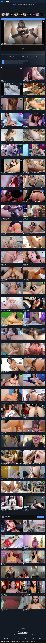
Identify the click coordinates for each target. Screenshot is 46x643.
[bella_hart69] (34, 488)
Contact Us (14, 638)
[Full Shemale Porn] (5, 2)
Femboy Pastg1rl (4, 264)
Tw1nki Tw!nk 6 (26, 356)
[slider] (23, 44)
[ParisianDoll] (12, 411)
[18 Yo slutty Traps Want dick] (12, 319)
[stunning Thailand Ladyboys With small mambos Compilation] (12, 503)
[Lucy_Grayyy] (12, 182)
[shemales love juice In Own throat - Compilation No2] (34, 457)
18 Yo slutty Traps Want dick (6, 325)
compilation (7, 60)
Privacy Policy (32, 638)
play (24, 60)
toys (21, 60)
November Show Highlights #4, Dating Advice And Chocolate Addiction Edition (12, 463)
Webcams (21, 62)
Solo (14, 62)
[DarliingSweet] (12, 542)
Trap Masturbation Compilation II (7, 95)
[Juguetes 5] (12, 120)
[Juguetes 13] (34, 90)
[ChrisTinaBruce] (12, 573)
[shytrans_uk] (34, 212)
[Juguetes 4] (34, 151)
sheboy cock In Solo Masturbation (29, 386)
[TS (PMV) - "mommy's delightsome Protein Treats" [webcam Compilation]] (34, 182)
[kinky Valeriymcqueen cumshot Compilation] (12, 166)
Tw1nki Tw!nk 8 (26, 432)
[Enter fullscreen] (44, 43)
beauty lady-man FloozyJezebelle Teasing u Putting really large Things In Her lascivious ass (11, 478)
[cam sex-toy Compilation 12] (12, 304)
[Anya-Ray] (34, 573)
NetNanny (27, 635)
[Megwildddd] (12, 557)
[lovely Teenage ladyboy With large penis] (34, 136)
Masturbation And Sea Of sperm (6, 356)
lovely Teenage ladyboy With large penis (30, 141)
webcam (18, 60)
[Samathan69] (12, 105)
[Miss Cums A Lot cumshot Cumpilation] (34, 228)
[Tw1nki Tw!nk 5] (34, 197)
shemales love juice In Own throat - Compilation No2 (32, 463)
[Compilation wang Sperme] (34, 335)
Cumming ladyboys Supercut (6, 218)
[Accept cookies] (44, 641)
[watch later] (2, 69)
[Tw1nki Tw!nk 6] (34, 350)
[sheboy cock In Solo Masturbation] (34, 381)
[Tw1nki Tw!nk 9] (34, 365)
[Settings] (44, 22)
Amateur (6, 62)
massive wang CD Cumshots (6, 141)
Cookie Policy (26, 638)
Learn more (35, 641)
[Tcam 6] (12, 74)
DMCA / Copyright (7, 638)
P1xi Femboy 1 (26, 126)
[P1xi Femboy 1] (34, 120)
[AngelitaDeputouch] (34, 588)
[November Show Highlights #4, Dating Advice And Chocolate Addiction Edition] (12, 457)
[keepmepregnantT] (12, 603)
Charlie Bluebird (26, 111)
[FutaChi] (12, 151)
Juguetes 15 (25, 402)
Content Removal (20, 638)
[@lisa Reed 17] (34, 411)
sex (26, 60)
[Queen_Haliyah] (34, 603)
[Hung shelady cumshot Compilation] (34, 74)
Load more (23, 513)
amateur (13, 60)
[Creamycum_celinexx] (12, 527)
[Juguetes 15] (34, 396)
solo (10, 60)
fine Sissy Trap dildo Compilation (29, 478)
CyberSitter (31, 635)
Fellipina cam (25, 325)
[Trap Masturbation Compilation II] (12, 90)
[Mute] (2, 22)
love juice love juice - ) (5, 371)
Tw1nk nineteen (26, 279)
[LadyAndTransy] (34, 258)
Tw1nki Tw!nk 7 (3, 233)
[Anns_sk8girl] (12, 335)
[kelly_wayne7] (34, 289)
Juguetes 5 (3, 126)
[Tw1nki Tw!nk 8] (34, 427)
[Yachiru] (12, 381)
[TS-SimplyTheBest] (34, 442)
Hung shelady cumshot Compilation (29, 80)
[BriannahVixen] (34, 542)
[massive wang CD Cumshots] (12, 136)
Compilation (11, 62)
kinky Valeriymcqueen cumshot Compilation (9, 172)
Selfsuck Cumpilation (4, 279)
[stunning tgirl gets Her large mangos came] (34, 166)
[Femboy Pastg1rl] (12, 258)
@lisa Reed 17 (25, 417)
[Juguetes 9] (34, 243)
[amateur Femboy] (34, 304)
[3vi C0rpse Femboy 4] (34, 503)
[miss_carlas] (34, 527)
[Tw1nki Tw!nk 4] (12, 427)
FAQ (40, 638)
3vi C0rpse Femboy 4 (27, 509)
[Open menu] (44, 2)
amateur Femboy (26, 310)
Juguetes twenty (4, 448)
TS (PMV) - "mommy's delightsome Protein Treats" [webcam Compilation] (34, 187)
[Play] (23, 32)
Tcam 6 (2, 80)
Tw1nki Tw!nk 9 (26, 371)
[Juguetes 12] (12, 243)
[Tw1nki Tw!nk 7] (12, 228)
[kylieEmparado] (12, 588)
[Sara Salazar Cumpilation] (12, 488)
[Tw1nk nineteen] (34, 274)
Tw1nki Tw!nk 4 (3, 432)
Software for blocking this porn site (18, 635)
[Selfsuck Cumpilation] (12, 274)
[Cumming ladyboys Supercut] (12, 212)
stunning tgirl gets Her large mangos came (31, 172)
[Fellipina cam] (34, 319)
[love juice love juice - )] (12, 365)
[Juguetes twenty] (12, 442)
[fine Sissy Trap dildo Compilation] (34, 473)
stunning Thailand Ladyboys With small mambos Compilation (11, 509)
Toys (17, 62)
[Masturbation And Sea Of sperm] (12, 350)
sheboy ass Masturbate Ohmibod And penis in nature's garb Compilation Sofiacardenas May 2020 (11, 402)
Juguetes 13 (25, 95)
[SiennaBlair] (34, 557)
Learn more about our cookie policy (38, 634)
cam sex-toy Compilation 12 (6, 310)
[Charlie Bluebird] (34, 105)
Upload (37, 638)
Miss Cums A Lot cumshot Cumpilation (30, 233)
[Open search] (41, 2)
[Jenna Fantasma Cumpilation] (12, 197)
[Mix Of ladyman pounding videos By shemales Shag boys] (12, 289)
